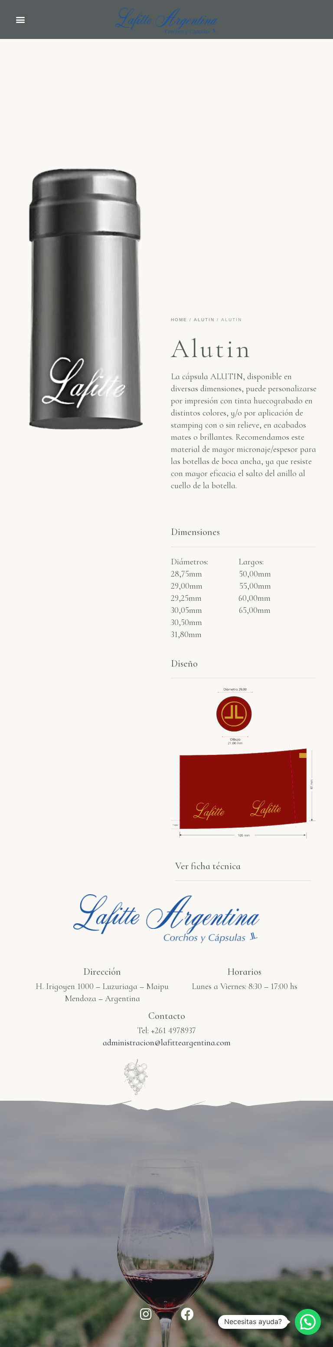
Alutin (204, 319)
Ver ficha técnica (208, 866)
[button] (20, 20)
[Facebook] (187, 1314)
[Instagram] (145, 1314)
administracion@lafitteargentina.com (167, 1043)
